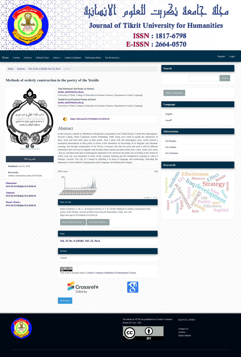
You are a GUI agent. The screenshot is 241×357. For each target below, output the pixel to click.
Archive (181, 332)
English (169, 114)
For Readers (171, 141)
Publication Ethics (93, 57)
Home (5, 57)
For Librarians (172, 153)
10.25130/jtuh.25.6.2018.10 (23, 186)
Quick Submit (184, 335)
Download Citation (97, 222)
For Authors (171, 147)
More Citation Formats (72, 222)
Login (232, 56)
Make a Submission (174, 93)
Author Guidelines (73, 57)
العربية (169, 120)
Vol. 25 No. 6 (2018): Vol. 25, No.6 (44, 69)
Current (16, 57)
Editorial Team (42, 57)
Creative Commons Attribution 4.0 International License (111, 273)
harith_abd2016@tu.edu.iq (70, 92)
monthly (147, 197)
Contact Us (183, 329)
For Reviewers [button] (112, 57)
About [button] (56, 57)
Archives (28, 57)
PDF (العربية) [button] (30, 159)
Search (225, 78)
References (65, 300)
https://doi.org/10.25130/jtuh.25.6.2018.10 (89, 119)
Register (221, 56)
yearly (155, 197)
